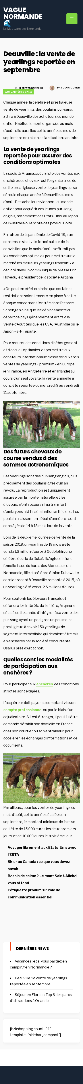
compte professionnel (22, 710)
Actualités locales (18, 92)
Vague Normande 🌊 (22, 16)
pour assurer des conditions (37, 159)
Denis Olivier (71, 87)
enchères (44, 684)
